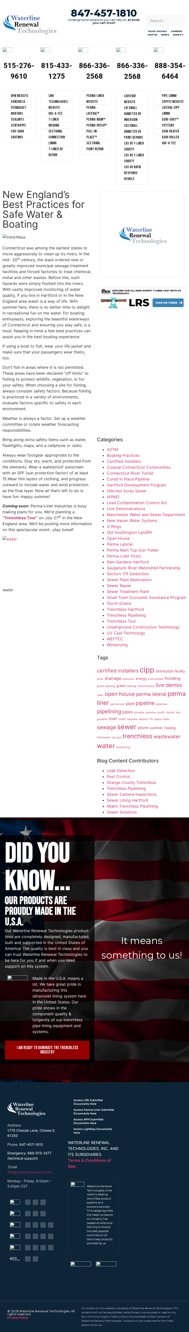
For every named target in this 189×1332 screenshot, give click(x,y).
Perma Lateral (120, 544)
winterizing (123, 747)
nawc (100, 695)
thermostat (103, 737)
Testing (170, 728)
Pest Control (118, 776)
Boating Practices (123, 455)
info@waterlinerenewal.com (29, 1172)
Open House (118, 538)
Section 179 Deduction (128, 573)
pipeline (145, 703)
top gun (116, 737)
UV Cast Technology (126, 632)
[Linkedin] (35, 1202)
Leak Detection (121, 770)
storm (143, 727)
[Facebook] (28, 1202)
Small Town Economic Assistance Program (146, 597)
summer (156, 728)
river (113, 718)
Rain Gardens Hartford (128, 561)
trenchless (137, 736)
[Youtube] (43, 1202)
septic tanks (162, 719)
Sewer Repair (119, 585)
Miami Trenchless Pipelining (132, 806)
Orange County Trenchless (131, 782)
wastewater (167, 737)
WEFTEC (115, 638)
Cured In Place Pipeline (128, 479)
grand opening (106, 686)
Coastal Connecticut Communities (139, 467)
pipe (130, 703)
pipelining (109, 711)
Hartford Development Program (136, 484)
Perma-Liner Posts (124, 556)
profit (161, 712)
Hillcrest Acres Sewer (127, 490)
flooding (172, 678)
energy (141, 678)
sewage (106, 727)
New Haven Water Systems (132, 520)
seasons (132, 719)
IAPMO (113, 496)
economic (128, 679)
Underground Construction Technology (143, 627)
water (106, 746)
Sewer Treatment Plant (128, 591)
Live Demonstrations (126, 508)
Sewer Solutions (122, 812)
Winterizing (117, 644)
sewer (126, 727)
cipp (147, 670)
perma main (117, 704)
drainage (113, 678)
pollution (151, 712)
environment (155, 679)
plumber (139, 712)
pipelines (161, 704)
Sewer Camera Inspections (132, 794)
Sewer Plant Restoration (129, 579)
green (121, 686)
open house (120, 694)
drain (100, 679)
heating (131, 686)
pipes (127, 711)
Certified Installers (124, 461)
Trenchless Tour (121, 621)
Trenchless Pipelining (126, 615)
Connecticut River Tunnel (130, 473)
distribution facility (170, 671)
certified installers (118, 671)
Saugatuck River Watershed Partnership (144, 567)
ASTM (112, 449)
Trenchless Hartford (125, 609)
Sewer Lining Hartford (127, 800)
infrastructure (146, 686)
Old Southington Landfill (129, 532)
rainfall (170, 712)
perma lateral (151, 694)
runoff (122, 719)
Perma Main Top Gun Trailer (132, 550)
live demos (169, 685)
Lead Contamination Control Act (137, 502)
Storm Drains (119, 603)
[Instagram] (50, 1225)
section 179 (146, 719)
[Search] (179, 20)
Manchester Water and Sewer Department (146, 514)
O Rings (114, 526)
